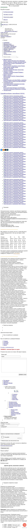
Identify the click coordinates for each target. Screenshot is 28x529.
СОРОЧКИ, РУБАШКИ (9, 47)
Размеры (11, 407)
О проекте (14, 394)
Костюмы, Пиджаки (8, 68)
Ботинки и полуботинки (19, 87)
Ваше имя (4, 354)
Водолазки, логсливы (11, 80)
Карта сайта (15, 399)
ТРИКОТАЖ (6, 50)
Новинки (13, 414)
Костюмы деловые (7, 69)
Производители (15, 412)
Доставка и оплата (7, 14)
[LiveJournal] (7, 150)
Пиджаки (15, 69)
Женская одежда (7, 44)
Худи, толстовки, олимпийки (10, 85)
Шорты (5, 76)
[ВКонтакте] (1, 150)
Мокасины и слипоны (20, 89)
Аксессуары (21, 69)
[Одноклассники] (3, 150)
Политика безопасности (15, 404)
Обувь (4, 53)
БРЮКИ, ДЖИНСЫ (8, 49)
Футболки (23, 81)
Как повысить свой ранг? (11, 31)
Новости (14, 395)
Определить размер (8, 17)
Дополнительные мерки (15, 405)
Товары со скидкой (15, 413)
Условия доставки (13, 403)
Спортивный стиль (19, 63)
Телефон (3, 423)
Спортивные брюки (8, 83)
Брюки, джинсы (7, 60)
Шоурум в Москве (7, 383)
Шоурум (5, 19)
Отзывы (14, 396)
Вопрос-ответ (14, 409)
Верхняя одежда (15, 60)
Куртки (5, 65)
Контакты (14, 398)
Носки (10, 81)
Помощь (5, 384)
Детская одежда (7, 54)
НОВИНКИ (6, 42)
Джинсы (18, 76)
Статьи (12, 411)
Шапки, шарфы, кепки (12, 67)
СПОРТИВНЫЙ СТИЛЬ (9, 51)
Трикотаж (5, 78)
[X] (5, 150)
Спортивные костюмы (18, 83)
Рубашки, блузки (10, 63)
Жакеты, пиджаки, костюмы (15, 62)
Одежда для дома (16, 81)
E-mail (2, 425)
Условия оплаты (13, 402)
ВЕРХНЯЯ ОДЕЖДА (8, 45)
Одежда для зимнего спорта (14, 65)
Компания (5, 381)
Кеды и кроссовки (7, 87)
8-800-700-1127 (4, 24)
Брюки (5, 345)
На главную (6, 380)
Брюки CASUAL (11, 76)
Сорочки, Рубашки (8, 71)
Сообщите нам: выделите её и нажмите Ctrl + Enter (10, 417)
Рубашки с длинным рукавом (10, 72)
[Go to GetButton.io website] (24, 527)
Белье (4, 80)
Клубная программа (8, 12)
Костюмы (5, 343)
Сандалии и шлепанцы (9, 89)
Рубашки (5, 341)
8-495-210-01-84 (4, 35)
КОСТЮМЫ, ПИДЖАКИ (9, 46)
